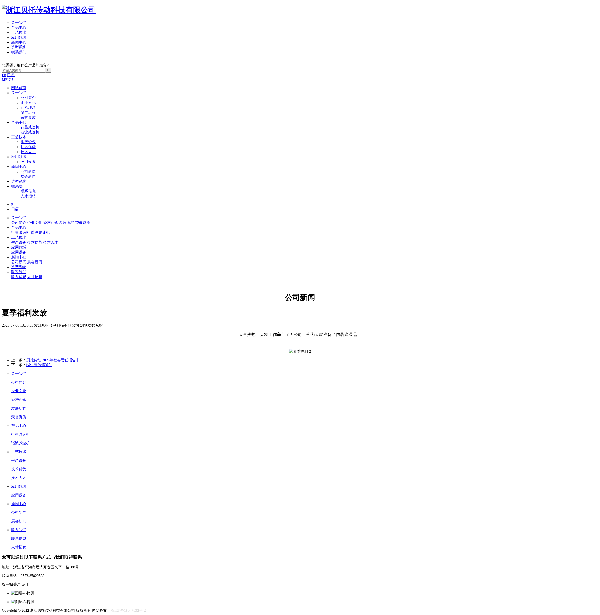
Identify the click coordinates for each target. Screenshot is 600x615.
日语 (11, 75)
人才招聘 (28, 196)
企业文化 (28, 103)
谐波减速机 (30, 132)
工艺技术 (18, 32)
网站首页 (18, 88)
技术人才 (28, 152)
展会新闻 (28, 176)
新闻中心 (18, 42)
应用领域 (18, 37)
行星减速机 (30, 127)
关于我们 (18, 23)
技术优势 (28, 147)
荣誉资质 (28, 117)
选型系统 (18, 47)
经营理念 (28, 107)
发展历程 (28, 112)
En (4, 75)
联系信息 (28, 191)
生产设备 (28, 142)
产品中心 (18, 28)
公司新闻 (28, 172)
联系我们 (18, 52)
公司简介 (28, 98)
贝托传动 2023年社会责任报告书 (53, 360)
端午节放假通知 (39, 365)
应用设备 (28, 162)
